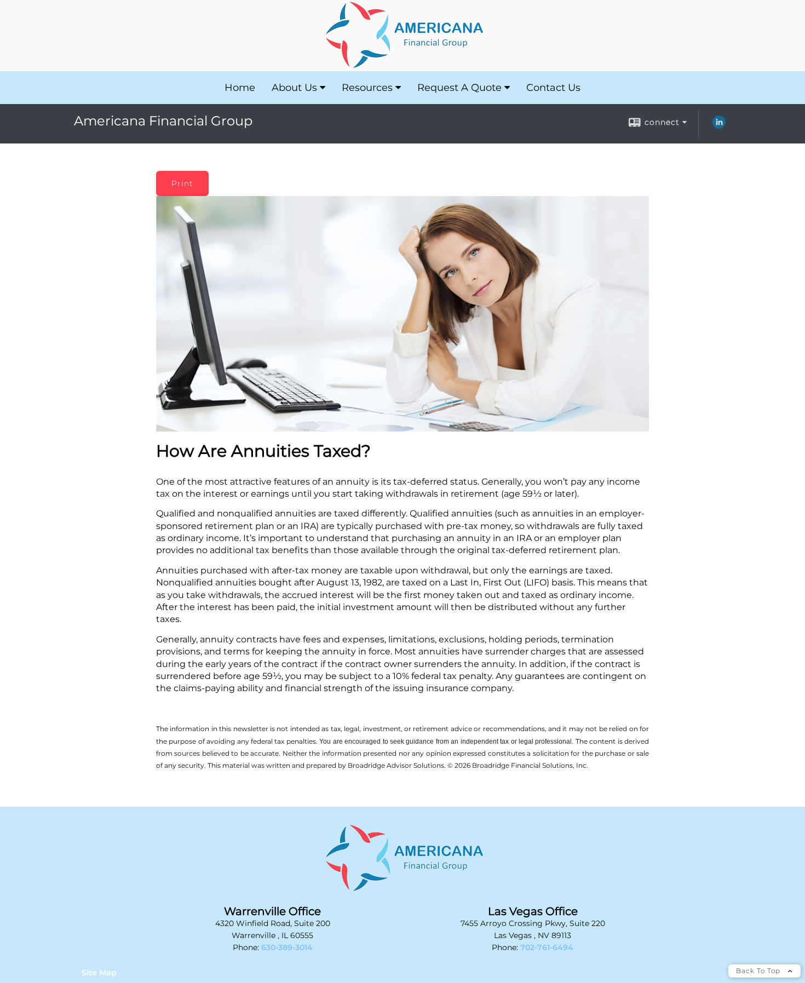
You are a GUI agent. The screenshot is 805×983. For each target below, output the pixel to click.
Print (182, 183)
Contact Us (553, 88)
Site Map (99, 973)
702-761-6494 (546, 947)
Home (240, 88)
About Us (294, 88)
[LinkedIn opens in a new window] (719, 126)
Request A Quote (459, 88)
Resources (367, 88)
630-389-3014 (287, 947)
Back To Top (759, 971)
